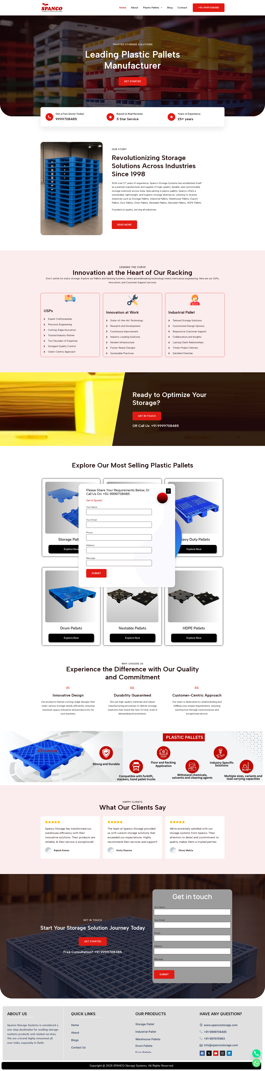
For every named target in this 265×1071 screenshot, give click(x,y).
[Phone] (256, 1053)
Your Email (91, 520)
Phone (89, 532)
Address (90, 545)
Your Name (91, 507)
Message (90, 558)
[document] (132, 535)
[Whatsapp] (256, 1063)
